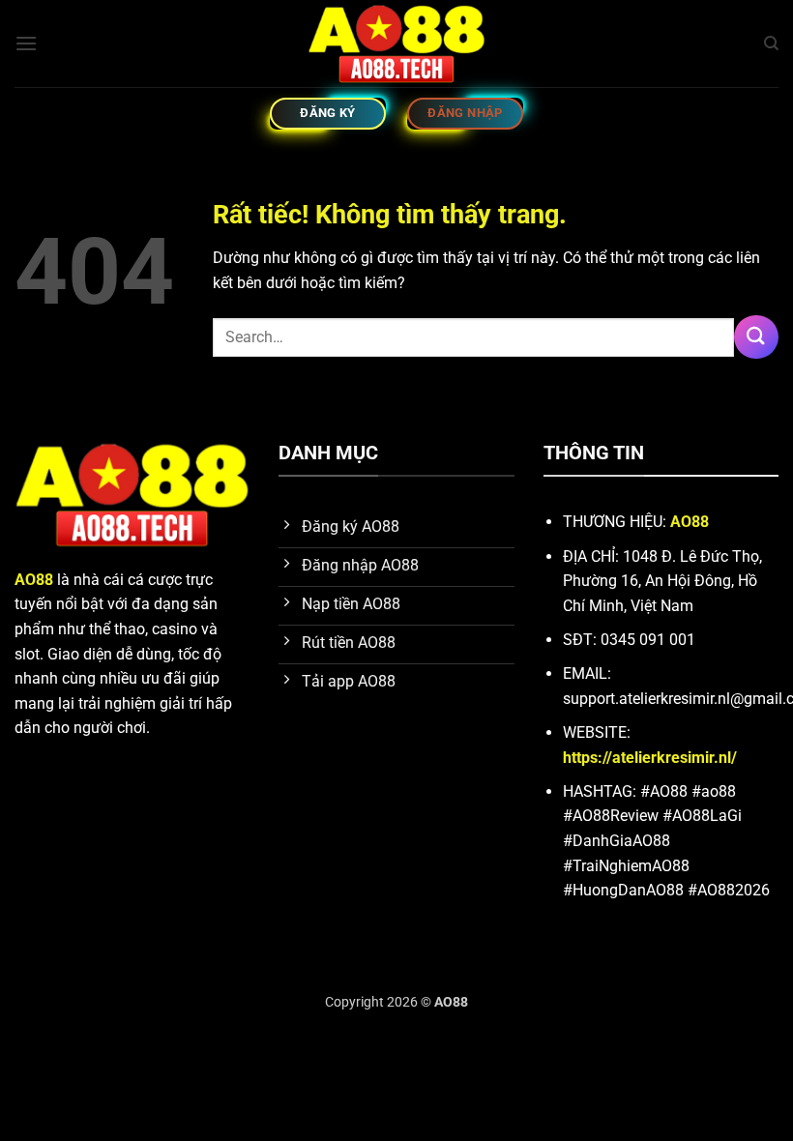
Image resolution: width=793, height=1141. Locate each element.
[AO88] (396, 43)
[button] (26, 43)
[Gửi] (756, 337)
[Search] (771, 43)
